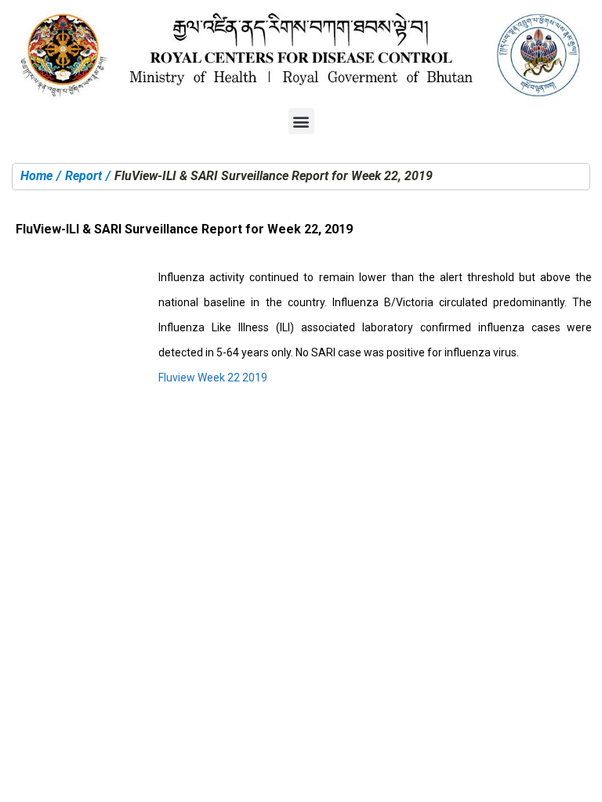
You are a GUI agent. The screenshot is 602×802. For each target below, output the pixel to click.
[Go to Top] (578, 778)
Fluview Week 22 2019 (212, 377)
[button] (301, 121)
